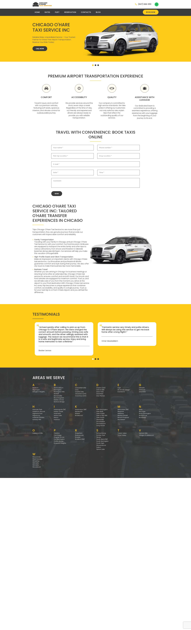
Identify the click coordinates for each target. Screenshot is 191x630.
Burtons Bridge (59, 402)
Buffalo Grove (59, 400)
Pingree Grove (59, 437)
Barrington (57, 390)
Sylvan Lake (100, 449)
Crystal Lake (79, 392)
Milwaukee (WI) (123, 409)
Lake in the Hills (101, 415)
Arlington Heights (38, 392)
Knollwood (79, 415)
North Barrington (145, 413)
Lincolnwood (100, 423)
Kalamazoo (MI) (80, 409)
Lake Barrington (102, 409)
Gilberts (142, 388)
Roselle (77, 437)
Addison (35, 388)
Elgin (119, 388)
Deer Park (99, 392)
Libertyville (100, 419)
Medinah (121, 411)
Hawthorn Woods (38, 411)
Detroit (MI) (100, 390)
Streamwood (101, 445)
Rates (47, 12)
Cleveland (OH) (80, 394)
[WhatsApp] (157, 4)
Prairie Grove (58, 441)
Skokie (98, 437)
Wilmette (35, 463)
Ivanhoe (57, 419)
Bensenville (58, 396)
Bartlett (56, 394)
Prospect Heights (60, 443)
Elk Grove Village (124, 390)
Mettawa (121, 413)
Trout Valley (122, 435)
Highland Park (37, 413)
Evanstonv (121, 392)
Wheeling (35, 461)
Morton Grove (123, 415)
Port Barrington (59, 439)
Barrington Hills (59, 392)
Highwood (36, 415)
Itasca (56, 417)
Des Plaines (100, 396)
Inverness (57, 413)
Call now (40, 49)
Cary (76, 390)
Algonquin (36, 390)
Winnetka (35, 465)
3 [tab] (98, 65)
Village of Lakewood (146, 435)
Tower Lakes (122, 433)
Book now (150, 12)
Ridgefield (78, 433)
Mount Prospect (123, 417)
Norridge (142, 411)
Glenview (142, 392)
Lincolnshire (100, 421)
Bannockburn (58, 388)
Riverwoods (79, 435)
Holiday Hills (36, 419)
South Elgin (100, 443)
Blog (98, 12)
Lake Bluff (99, 411)
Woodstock (36, 467)
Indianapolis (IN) (60, 409)
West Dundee (37, 459)
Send (57, 193)
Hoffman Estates (38, 417)
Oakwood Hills (37, 433)
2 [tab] (95, 65)
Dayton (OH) (100, 388)
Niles (140, 409)
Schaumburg (101, 433)
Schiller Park (100, 435)
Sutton (98, 447)
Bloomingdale (59, 398)
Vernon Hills (143, 433)
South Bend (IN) (102, 439)
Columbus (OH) (80, 396)
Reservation (70, 12)
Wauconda (36, 457)
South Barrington (102, 441)
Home (37, 12)
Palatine (57, 433)
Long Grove (100, 425)
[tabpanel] (95, 31)
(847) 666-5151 (144, 4)
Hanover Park (37, 409)
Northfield (142, 417)
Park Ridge (57, 435)
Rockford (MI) (80, 439)
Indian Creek (58, 411)
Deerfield (99, 394)
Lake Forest (100, 413)
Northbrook (143, 415)
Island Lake (58, 415)
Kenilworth (78, 411)
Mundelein (121, 419)
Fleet (57, 12)
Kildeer (77, 413)
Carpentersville (80, 388)
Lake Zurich (100, 417)
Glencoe (142, 390)
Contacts (86, 12)
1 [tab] (93, 65)
